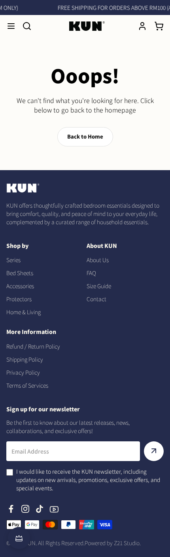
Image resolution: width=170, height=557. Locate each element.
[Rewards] (19, 538)
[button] (11, 26)
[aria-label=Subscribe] (154, 451)
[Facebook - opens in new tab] (11, 509)
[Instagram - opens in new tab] (25, 509)
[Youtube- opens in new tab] (54, 509)
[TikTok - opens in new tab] (39, 509)
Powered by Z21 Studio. (113, 543)
